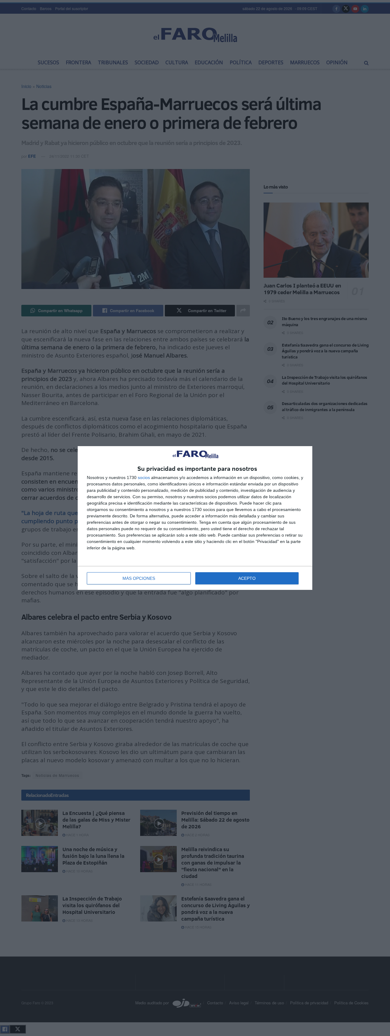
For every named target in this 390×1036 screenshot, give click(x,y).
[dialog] (195, 518)
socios (144, 477)
